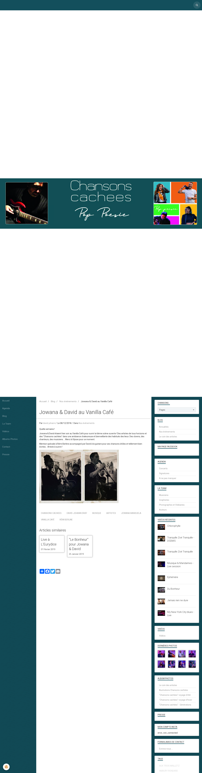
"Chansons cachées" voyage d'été (175, 695)
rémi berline (66, 519)
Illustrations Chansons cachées (173, 690)
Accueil (5, 400)
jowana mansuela (131, 513)
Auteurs (163, 510)
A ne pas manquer (167, 478)
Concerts (163, 468)
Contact (6, 446)
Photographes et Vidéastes (172, 505)
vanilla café (47, 519)
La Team (6, 423)
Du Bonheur (173, 588)
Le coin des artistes (168, 436)
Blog (4, 416)
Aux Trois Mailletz (169, 766)
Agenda (6, 408)
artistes (111, 513)
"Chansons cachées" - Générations (175, 705)
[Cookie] (6, 767)
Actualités (164, 427)
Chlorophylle (173, 525)
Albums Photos (10, 439)
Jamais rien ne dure (177, 600)
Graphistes (164, 500)
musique (96, 513)
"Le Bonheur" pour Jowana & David (79, 544)
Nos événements (68, 401)
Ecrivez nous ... (166, 749)
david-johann (49, 423)
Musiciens (163, 495)
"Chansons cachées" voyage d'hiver (175, 700)
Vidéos (5, 431)
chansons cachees (51, 513)
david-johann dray (77, 513)
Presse (5, 454)
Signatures (164, 473)
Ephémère (172, 577)
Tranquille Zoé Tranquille (180, 551)
